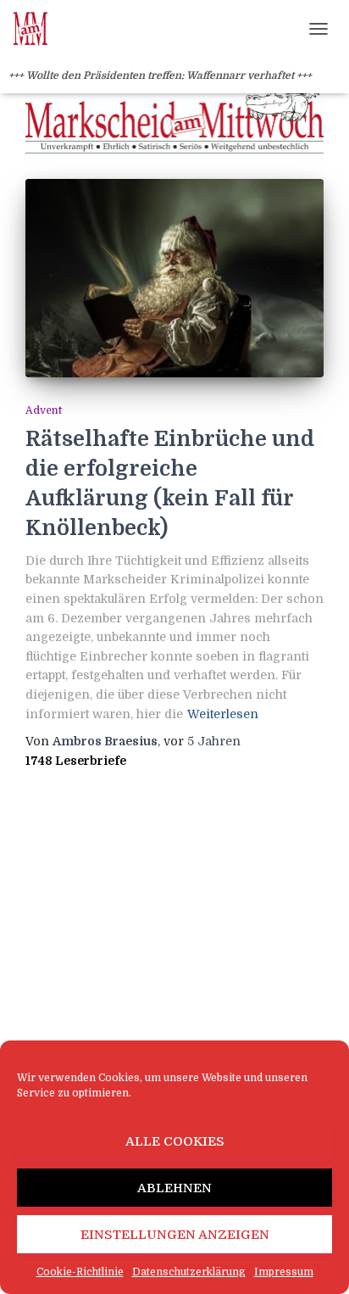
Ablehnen (174, 1188)
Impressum (283, 1272)
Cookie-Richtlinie (80, 1272)
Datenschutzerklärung (189, 1272)
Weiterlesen (222, 714)
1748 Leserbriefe (75, 760)
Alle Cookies (174, 1141)
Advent (43, 410)
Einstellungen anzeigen (174, 1234)
